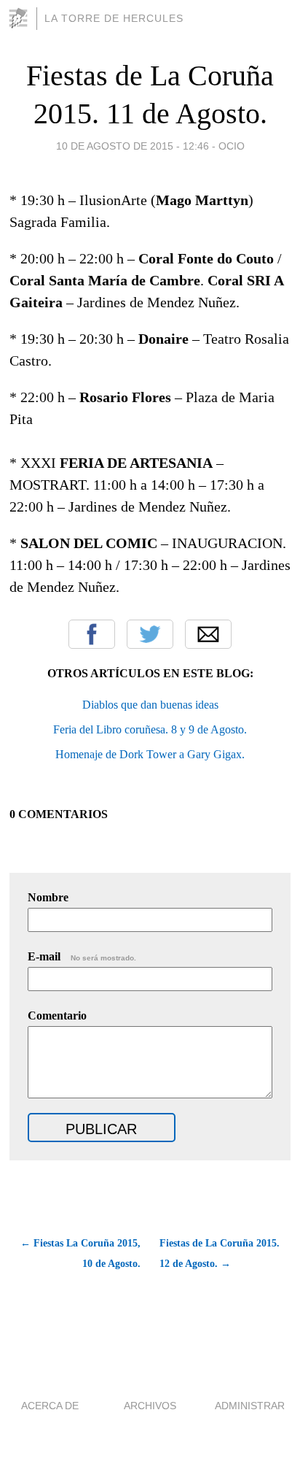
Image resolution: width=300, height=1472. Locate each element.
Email (208, 634)
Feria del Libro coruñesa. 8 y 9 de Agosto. (150, 729)
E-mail (82, 956)
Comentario (57, 1015)
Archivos (150, 1405)
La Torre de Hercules (113, 18)
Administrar (250, 1405)
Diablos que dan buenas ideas (150, 704)
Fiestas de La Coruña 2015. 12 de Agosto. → (219, 1253)
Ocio (231, 146)
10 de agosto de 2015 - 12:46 (132, 146)
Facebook (91, 634)
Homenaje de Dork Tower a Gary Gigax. (150, 754)
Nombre (48, 897)
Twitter (150, 634)
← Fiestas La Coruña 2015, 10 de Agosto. (80, 1253)
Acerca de (50, 1405)
